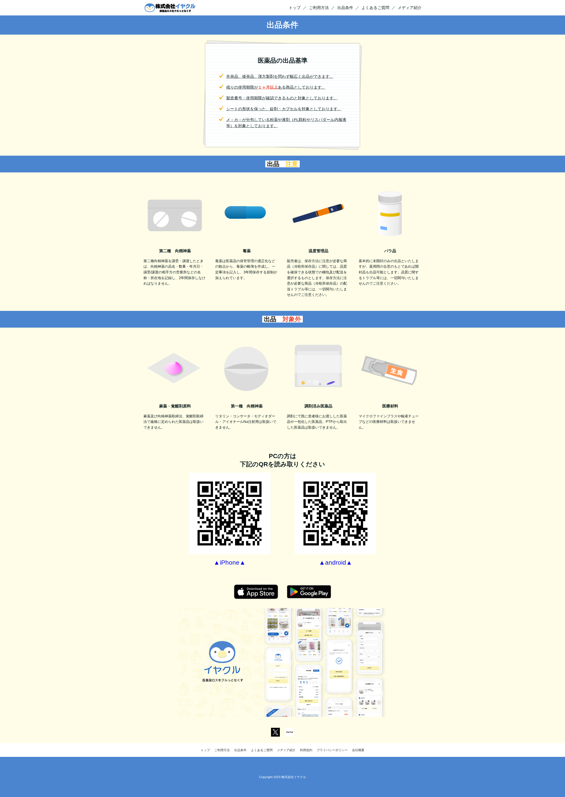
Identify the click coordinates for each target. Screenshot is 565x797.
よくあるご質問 (375, 8)
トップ (295, 8)
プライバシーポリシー (332, 750)
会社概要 (358, 750)
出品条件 (345, 8)
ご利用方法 (319, 8)
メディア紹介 (410, 8)
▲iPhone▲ (230, 562)
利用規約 (306, 750)
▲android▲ (335, 562)
